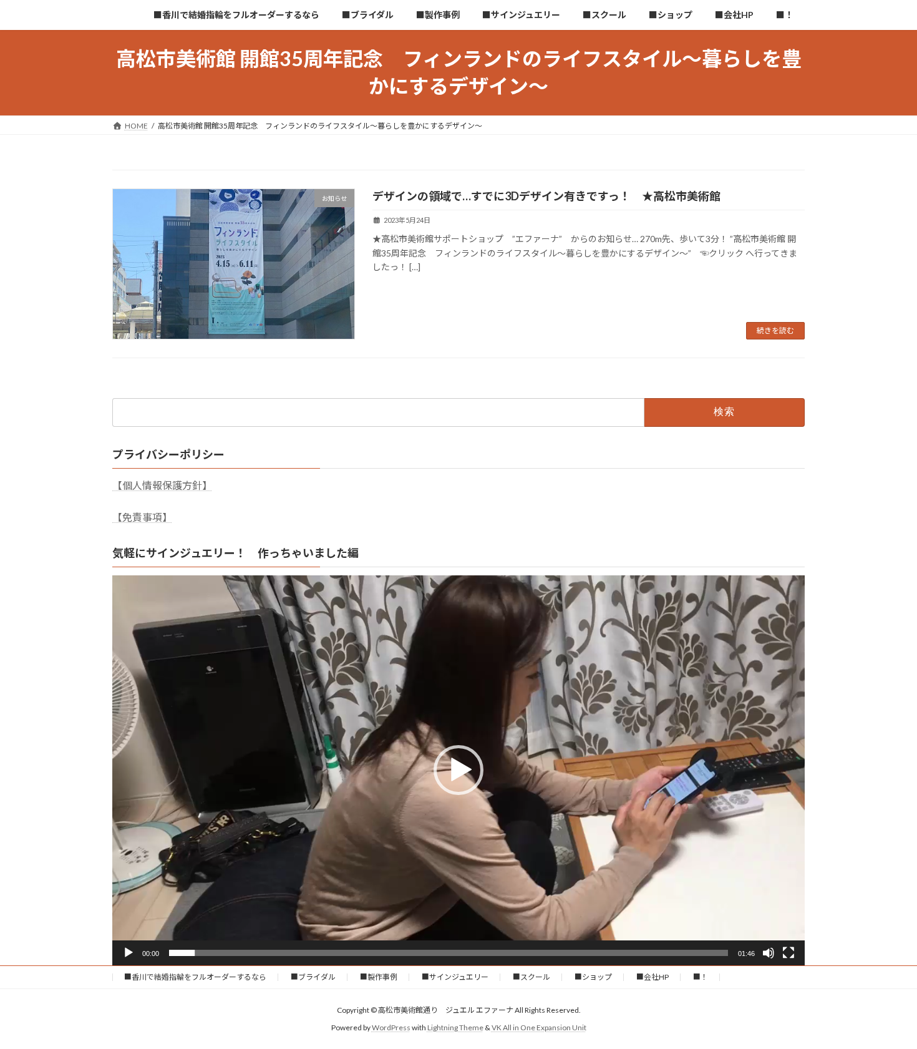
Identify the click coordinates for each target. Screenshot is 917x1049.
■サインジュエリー (455, 977)
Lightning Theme (455, 1027)
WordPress (391, 1027)
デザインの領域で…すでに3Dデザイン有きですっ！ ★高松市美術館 (546, 196)
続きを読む (775, 330)
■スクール (531, 977)
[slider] (448, 953)
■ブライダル (313, 977)
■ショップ (593, 977)
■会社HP (652, 977)
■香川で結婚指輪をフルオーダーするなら (195, 977)
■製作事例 (378, 977)
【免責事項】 (142, 517)
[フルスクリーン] (788, 953)
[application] (458, 770)
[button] (458, 770)
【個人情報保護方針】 (162, 485)
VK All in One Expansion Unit (539, 1027)
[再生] (128, 953)
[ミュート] (768, 953)
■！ (700, 977)
